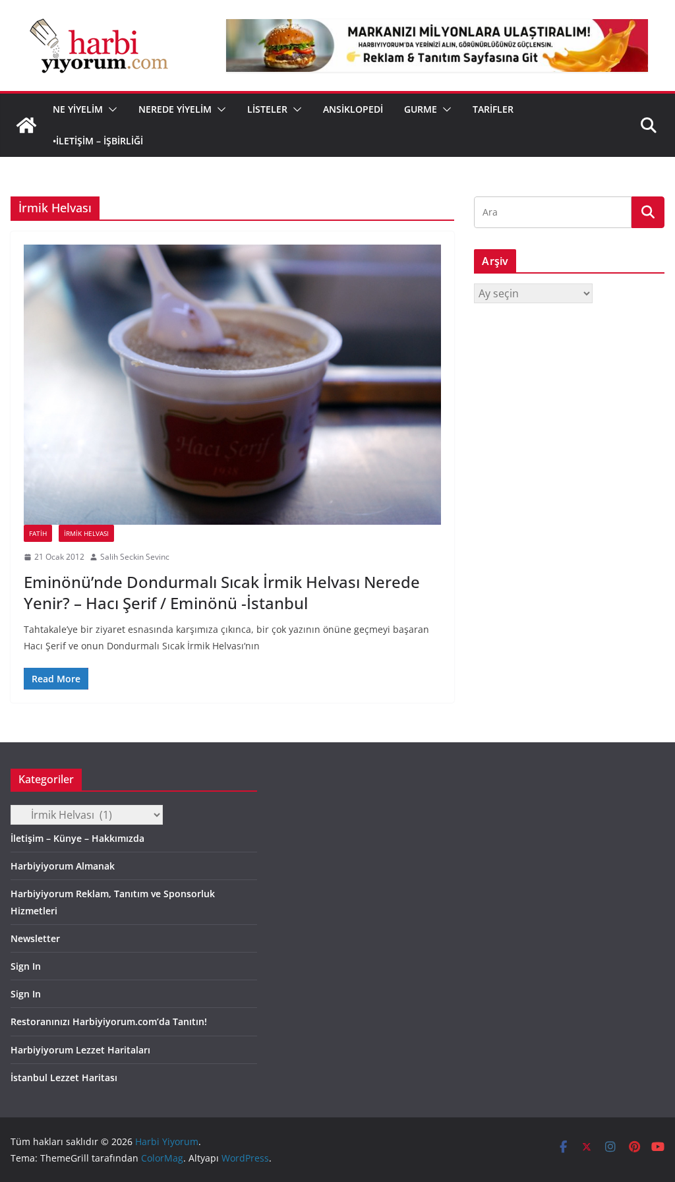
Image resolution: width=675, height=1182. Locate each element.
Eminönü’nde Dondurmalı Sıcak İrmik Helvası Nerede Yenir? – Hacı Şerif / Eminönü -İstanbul (222, 592)
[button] (110, 109)
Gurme (420, 109)
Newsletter (35, 938)
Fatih (38, 533)
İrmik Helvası (86, 533)
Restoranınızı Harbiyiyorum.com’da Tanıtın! (109, 1021)
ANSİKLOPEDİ (353, 109)
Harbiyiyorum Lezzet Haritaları (80, 1050)
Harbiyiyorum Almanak (63, 866)
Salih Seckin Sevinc (134, 556)
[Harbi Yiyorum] (26, 125)
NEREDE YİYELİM (175, 109)
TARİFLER (493, 109)
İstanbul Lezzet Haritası (64, 1077)
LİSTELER (267, 109)
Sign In (26, 966)
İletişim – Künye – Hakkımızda (77, 838)
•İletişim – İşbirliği (98, 140)
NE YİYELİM (78, 109)
